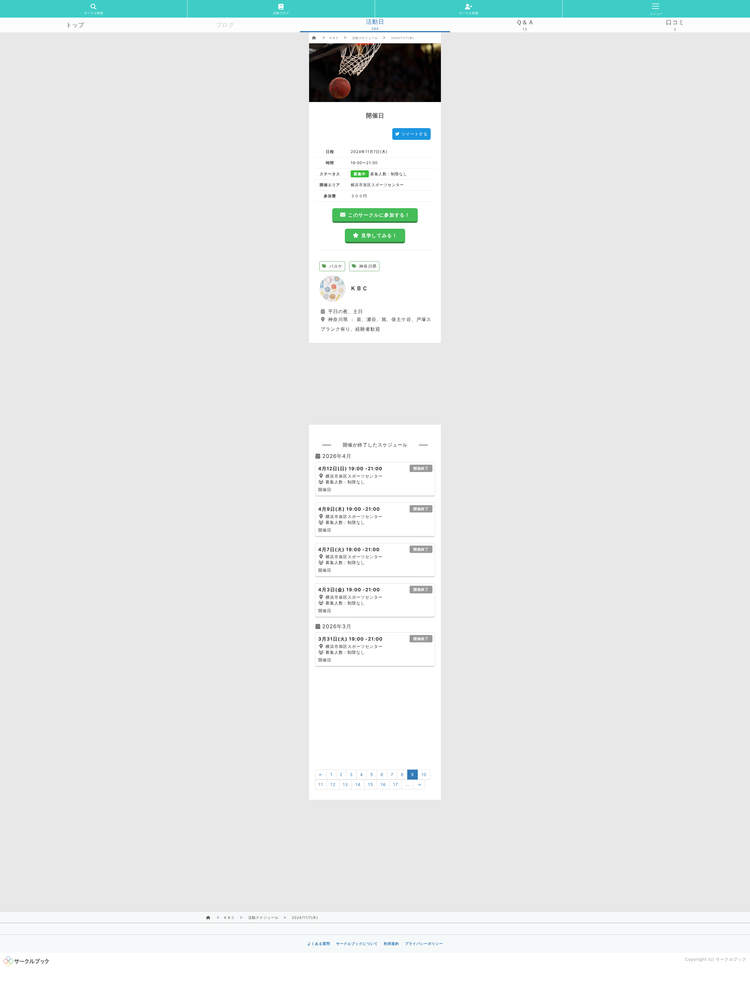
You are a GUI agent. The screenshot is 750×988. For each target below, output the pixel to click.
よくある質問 (318, 943)
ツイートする (414, 133)
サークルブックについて (357, 943)
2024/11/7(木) (402, 38)
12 (332, 784)
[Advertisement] (375, 384)
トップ (75, 24)
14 (358, 784)
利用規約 (391, 943)
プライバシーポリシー (424, 943)
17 (395, 784)
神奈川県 (367, 266)
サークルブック (731, 959)
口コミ (675, 22)
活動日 (375, 21)
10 (424, 774)
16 (383, 784)
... (407, 784)
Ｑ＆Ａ (525, 22)
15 (370, 784)
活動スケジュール (365, 38)
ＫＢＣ (334, 38)
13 (345, 784)
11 (320, 784)
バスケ (335, 266)
